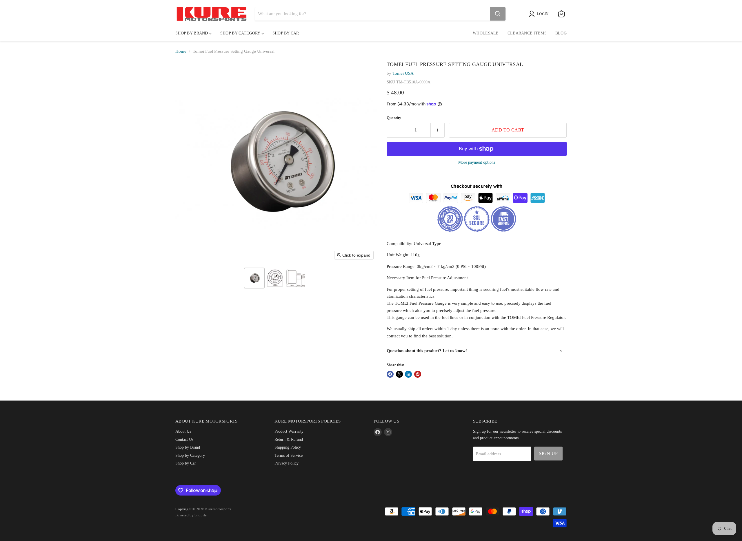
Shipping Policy (287, 447)
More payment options (476, 162)
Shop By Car (285, 33)
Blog (561, 33)
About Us (183, 431)
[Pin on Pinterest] (417, 374)
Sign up (548, 453)
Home (180, 51)
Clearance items (527, 33)
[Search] (497, 14)
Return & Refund (288, 439)
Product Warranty (288, 431)
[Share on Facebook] (390, 374)
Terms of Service (288, 455)
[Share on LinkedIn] (408, 374)
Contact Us (184, 439)
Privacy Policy (286, 463)
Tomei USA (403, 73)
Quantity (394, 118)
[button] (254, 278)
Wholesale (486, 33)
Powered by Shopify (191, 515)
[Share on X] (399, 374)
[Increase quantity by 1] (438, 130)
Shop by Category (240, 33)
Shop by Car (185, 463)
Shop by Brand (192, 33)
